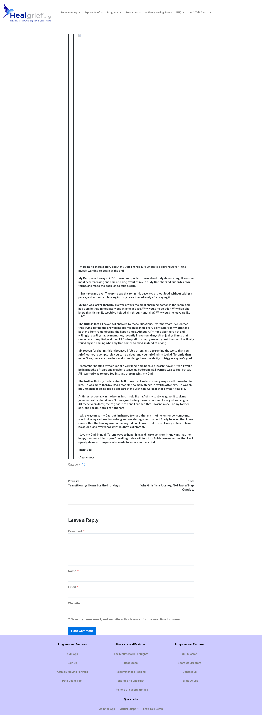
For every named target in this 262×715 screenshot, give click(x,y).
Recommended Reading (131, 671)
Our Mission (189, 654)
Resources (132, 12)
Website (74, 603)
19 (84, 464)
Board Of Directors (189, 662)
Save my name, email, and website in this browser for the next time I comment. (127, 619)
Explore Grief (92, 12)
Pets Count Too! (72, 680)
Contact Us (190, 671)
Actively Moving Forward (72, 671)
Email (73, 587)
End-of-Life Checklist (131, 680)
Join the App (107, 708)
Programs (112, 12)
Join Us (72, 662)
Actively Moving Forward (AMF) (163, 12)
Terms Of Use (189, 680)
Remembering (69, 12)
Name (73, 571)
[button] (70, 12)
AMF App (72, 654)
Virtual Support (129, 708)
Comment (76, 531)
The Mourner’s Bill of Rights (131, 654)
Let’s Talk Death (198, 12)
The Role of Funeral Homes (131, 689)
